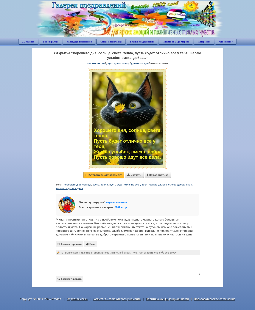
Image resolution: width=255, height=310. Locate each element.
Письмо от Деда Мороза (176, 41)
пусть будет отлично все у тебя (128, 184)
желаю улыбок (158, 184)
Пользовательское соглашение (214, 299)
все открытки (96, 63)
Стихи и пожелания (111, 41)
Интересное (204, 41)
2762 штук (121, 207)
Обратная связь (77, 299)
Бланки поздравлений (142, 41)
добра (181, 184)
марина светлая (116, 202)
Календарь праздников (79, 41)
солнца (86, 184)
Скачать (134, 174)
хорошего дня (72, 184)
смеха (172, 184)
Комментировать (69, 279)
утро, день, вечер (118, 63)
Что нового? (226, 41)
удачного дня (140, 63)
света (96, 184)
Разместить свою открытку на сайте (117, 299)
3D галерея (28, 41)
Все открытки (50, 41)
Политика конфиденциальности (167, 299)
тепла (104, 184)
